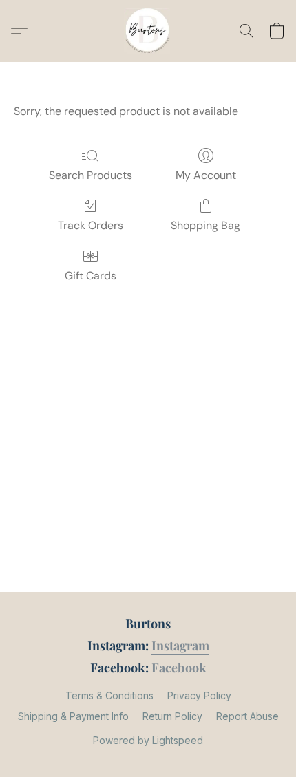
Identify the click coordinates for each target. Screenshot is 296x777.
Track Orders (90, 225)
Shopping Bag (205, 225)
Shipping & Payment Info (73, 716)
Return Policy (172, 716)
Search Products (90, 175)
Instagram (180, 645)
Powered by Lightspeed (148, 740)
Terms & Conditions (109, 695)
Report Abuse (247, 716)
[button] (148, 31)
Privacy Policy (199, 695)
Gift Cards (90, 275)
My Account (206, 175)
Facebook (179, 667)
